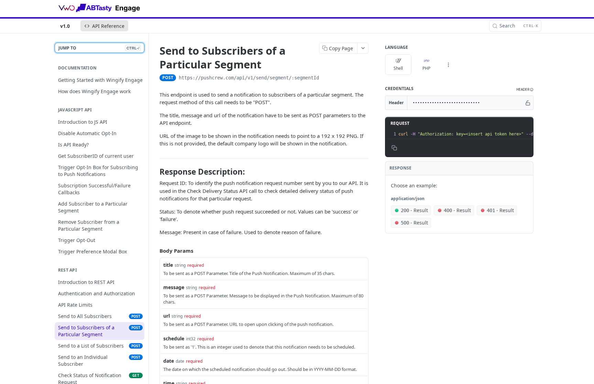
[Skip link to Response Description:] (155, 171)
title (168, 265)
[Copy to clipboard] (326, 78)
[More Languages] (448, 64)
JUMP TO (98, 48)
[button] (525, 89)
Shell (398, 68)
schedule (173, 338)
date (168, 361)
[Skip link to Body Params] (155, 251)
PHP (426, 68)
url (166, 315)
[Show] (527, 103)
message (173, 287)
